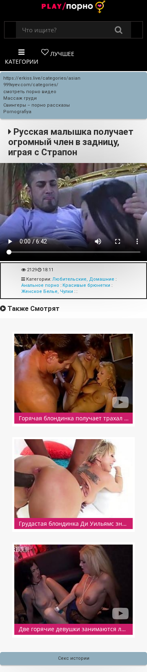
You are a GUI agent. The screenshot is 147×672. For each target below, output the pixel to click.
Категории (21, 61)
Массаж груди (20, 98)
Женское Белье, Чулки (47, 291)
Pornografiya (17, 111)
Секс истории (73, 658)
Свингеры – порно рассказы (36, 105)
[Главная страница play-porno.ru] (73, 7)
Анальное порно (40, 285)
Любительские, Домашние (83, 279)
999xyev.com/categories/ (30, 84)
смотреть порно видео (29, 91)
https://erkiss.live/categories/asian (41, 78)
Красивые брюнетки (86, 285)
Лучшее (61, 54)
